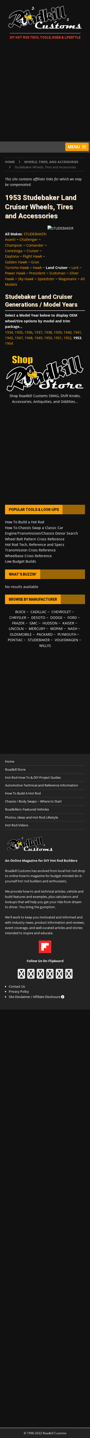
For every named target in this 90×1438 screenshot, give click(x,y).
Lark (75, 267)
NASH (72, 628)
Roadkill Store (15, 769)
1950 (48, 337)
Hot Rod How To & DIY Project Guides (33, 777)
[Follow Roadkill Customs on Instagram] (30, 976)
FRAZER (18, 623)
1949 (38, 337)
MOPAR (56, 628)
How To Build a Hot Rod (24, 522)
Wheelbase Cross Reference (28, 555)
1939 (58, 332)
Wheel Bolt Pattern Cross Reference (34, 539)
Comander (35, 245)
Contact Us (17, 986)
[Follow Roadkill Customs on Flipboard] (45, 950)
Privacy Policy (19, 991)
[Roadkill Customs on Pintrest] (40, 976)
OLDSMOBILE (21, 634)
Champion (13, 245)
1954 (9, 343)
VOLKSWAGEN (66, 639)
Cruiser (32, 250)
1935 (19, 332)
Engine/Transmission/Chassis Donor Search (41, 533)
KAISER (68, 623)
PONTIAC (15, 639)
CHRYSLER (17, 617)
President (37, 273)
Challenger (29, 239)
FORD (72, 617)
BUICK (20, 611)
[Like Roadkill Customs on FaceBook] (21, 976)
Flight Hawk (32, 256)
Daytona (12, 256)
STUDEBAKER (35, 234)
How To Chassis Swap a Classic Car (34, 527)
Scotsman (57, 273)
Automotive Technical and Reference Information (41, 785)
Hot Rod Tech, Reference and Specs (34, 544)
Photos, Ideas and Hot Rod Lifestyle (31, 817)
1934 (9, 332)
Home (9, 761)
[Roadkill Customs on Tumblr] (50, 976)
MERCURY (37, 628)
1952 (68, 337)
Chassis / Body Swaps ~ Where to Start (33, 801)
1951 (58, 337)
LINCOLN (16, 628)
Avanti (10, 239)
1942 (9, 337)
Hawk (37, 267)
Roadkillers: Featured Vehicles (27, 809)
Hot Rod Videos (16, 825)
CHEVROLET (61, 611)
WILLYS (45, 645)
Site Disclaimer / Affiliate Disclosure (35, 996)
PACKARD (44, 634)
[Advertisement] (45, 91)
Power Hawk (15, 273)
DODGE (56, 617)
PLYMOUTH (67, 634)
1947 (19, 337)
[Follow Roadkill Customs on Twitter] (59, 976)
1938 (48, 332)
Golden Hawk (16, 262)
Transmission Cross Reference (30, 550)
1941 (77, 332)
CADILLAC (38, 611)
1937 (38, 332)
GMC (34, 623)
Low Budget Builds (20, 561)
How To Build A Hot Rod (23, 793)
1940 (68, 332)
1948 (28, 337)
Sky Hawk (26, 278)
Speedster (46, 278)
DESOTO (38, 617)
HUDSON (50, 623)
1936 (28, 332)
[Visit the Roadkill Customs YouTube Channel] (68, 976)
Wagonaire (67, 278)
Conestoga (13, 250)
